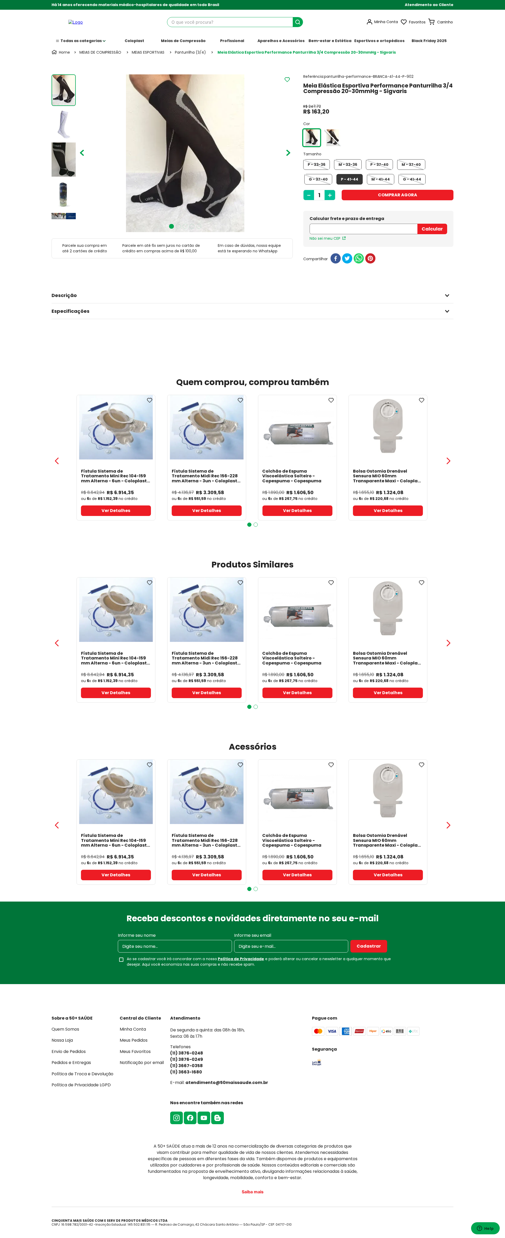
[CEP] (363, 225)
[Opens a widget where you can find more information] (485, 1228)
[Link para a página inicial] (61, 52)
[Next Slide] (448, 461)
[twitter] (347, 258)
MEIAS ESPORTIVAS (148, 52)
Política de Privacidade (241, 958)
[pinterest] (370, 258)
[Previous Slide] (57, 461)
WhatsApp (268, 251)
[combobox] (235, 22)
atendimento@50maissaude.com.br (226, 1083)
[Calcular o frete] (432, 229)
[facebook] (335, 258)
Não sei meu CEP (325, 238)
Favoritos (417, 22)
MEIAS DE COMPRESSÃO (100, 52)
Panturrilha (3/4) (190, 52)
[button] (429, 5)
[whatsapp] (359, 258)
